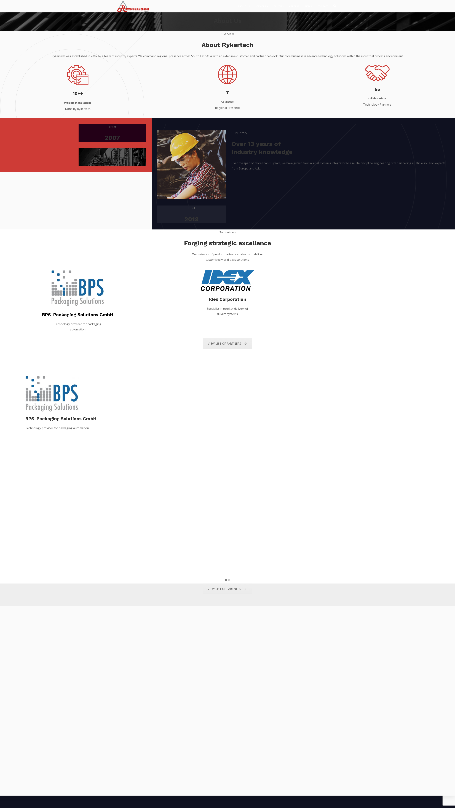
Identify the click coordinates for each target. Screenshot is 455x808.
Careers (294, 6)
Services (260, 6)
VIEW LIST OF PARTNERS (224, 344)
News (308, 6)
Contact (323, 6)
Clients (279, 6)
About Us (244, 6)
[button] (226, 580)
